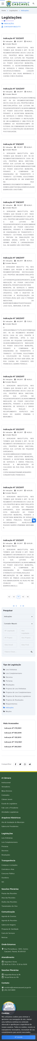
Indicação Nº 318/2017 (13, 202)
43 (14, 597)
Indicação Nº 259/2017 (13, 376)
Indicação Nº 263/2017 (13, 318)
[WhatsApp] (25, 764)
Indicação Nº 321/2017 (13, 38)
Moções (9, 711)
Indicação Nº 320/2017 (13, 89)
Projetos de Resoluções (14, 700)
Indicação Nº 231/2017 (13, 540)
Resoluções (10, 685)
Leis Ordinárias (11, 670)
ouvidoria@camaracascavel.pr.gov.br (17, 987)
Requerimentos (11, 704)
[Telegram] (30, 764)
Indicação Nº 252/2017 (13, 429)
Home (4, 10)
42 (9, 597)
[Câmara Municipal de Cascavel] (18, 3)
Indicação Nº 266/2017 (13, 258)
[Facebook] (15, 764)
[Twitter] (20, 764)
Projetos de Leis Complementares (18, 692)
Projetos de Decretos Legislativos (18, 696)
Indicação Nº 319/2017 (13, 144)
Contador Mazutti (11, 44)
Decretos (9, 677)
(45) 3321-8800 (9, 990)
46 (28, 597)
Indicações (10, 707)
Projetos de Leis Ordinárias (16, 689)
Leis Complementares (14, 673)
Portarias (9, 681)
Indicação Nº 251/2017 (13, 487)
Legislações (13, 10)
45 (23, 597)
